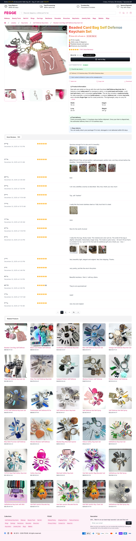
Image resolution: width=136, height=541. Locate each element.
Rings (33, 18)
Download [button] (129, 81)
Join (128, 523)
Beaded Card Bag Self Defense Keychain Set (68, 23)
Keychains (75, 18)
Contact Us (62, 523)
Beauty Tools (16, 18)
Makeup (7, 18)
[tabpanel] (68, 227)
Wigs (107, 18)
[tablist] (68, 137)
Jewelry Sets (86, 18)
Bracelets (58, 18)
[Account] (127, 13)
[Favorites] (120, 13)
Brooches (66, 18)
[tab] (13, 137)
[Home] (5, 23)
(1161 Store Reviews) (86, 49)
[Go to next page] (78, 312)
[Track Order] (124, 13)
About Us (69, 523)
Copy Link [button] (101, 81)
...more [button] (72, 99)
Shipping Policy (62, 520)
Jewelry (13, 23)
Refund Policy (52, 520)
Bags (94, 18)
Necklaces (48, 18)
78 (73, 312)
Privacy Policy (52, 523)
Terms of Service (74, 520)
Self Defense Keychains (40, 23)
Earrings (40, 18)
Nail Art (25, 18)
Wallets (100, 18)
